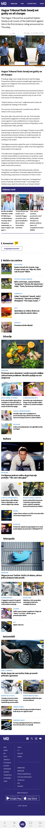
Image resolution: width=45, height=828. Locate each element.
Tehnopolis (8, 775)
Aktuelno (4, 370)
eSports (6, 772)
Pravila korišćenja (24, 774)
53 (10, 294)
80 (10, 279)
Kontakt (20, 786)
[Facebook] (27, 739)
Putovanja (7, 763)
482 (10, 265)
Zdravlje (7, 760)
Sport (6, 750)
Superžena (7, 769)
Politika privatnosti (24, 777)
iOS (14, 622)
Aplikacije (20, 780)
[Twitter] (32, 739)
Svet (16, 308)
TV (18, 750)
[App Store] (31, 798)
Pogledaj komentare (11, 248)
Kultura (6, 766)
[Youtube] (40, 739)
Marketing (21, 768)
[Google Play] (14, 798)
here (31, 109)
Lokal (6, 781)
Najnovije (14, 3)
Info (5, 747)
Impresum (20, 771)
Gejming (16, 609)
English (20, 753)
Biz (5, 753)
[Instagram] (36, 739)
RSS (18, 783)
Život (5, 756)
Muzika (15, 511)
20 (10, 309)
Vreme (19, 756)
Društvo (17, 322)
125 (16, 243)
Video (19, 747)
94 (10, 323)
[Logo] (3, 3)
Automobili (7, 778)
